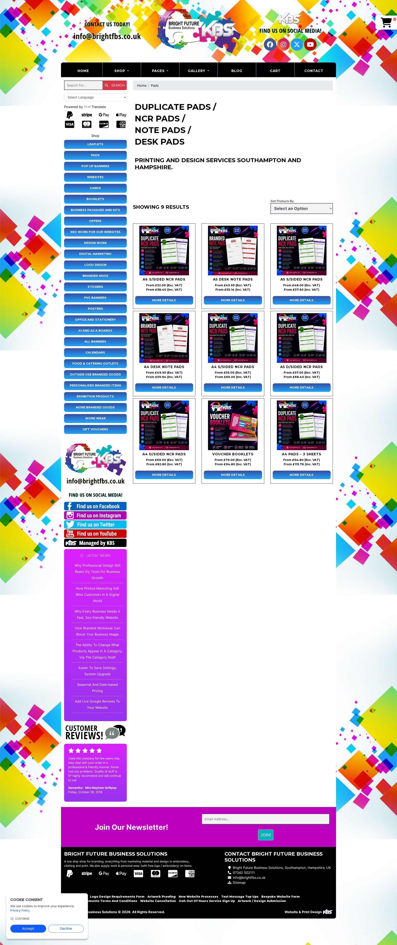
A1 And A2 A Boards (95, 330)
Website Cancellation (158, 901)
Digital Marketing (95, 254)
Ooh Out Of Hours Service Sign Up (207, 901)
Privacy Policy (20, 910)
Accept (28, 928)
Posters (95, 309)
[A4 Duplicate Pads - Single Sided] (233, 338)
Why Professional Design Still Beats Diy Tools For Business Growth (97, 571)
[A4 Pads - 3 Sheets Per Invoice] (302, 425)
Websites (95, 177)
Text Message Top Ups (239, 896)
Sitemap (239, 882)
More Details (164, 300)
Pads (95, 155)
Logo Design (95, 265)
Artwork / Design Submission (262, 901)
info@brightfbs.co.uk (249, 877)
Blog (236, 71)
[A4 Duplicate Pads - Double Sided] (164, 425)
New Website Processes (198, 896)
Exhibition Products (95, 396)
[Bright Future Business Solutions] (198, 31)
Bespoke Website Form (280, 896)
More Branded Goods (95, 407)
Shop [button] (120, 71)
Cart (275, 71)
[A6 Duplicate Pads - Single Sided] (164, 250)
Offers (95, 221)
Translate (99, 107)
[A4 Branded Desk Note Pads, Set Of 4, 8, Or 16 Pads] (164, 338)
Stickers (95, 287)
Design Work (95, 243)
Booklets (95, 199)
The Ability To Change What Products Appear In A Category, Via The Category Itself (97, 651)
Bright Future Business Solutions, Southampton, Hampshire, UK (282, 868)
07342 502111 (244, 873)
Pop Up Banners (95, 166)
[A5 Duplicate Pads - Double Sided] (302, 338)
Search (117, 85)
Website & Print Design (304, 912)
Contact (313, 71)
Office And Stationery (95, 319)
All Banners (95, 341)
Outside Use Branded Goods (95, 374)
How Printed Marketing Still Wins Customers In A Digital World (97, 594)
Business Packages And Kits (95, 210)
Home (90, 71)
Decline (66, 928)
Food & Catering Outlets (95, 363)
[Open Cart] (386, 23)
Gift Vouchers (95, 429)
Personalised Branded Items (95, 385)
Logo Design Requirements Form (117, 896)
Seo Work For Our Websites (95, 232)
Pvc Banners (95, 298)
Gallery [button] (197, 71)
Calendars (95, 352)
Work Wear (95, 418)
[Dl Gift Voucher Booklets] (233, 425)
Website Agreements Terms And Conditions (100, 901)
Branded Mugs (95, 276)
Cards (95, 188)
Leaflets (95, 144)
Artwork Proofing (161, 896)
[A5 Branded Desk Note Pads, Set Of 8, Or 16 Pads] (233, 250)
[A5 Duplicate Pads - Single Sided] (302, 250)
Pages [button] (159, 71)
